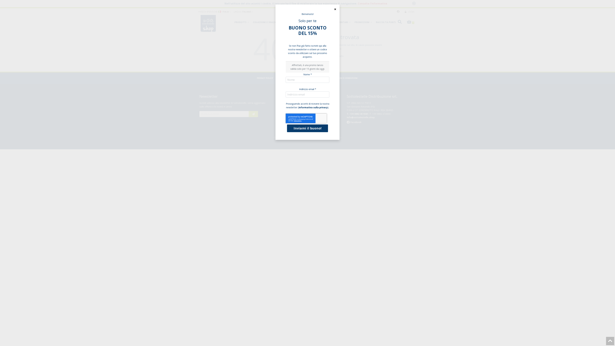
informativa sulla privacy (313, 107)
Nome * (307, 74)
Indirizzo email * (307, 89)
